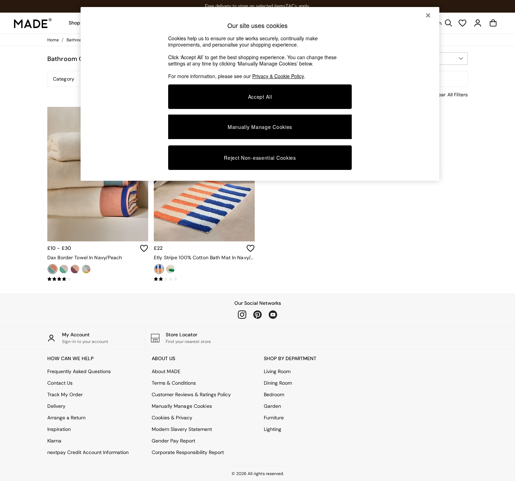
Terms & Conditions (174, 383)
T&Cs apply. (298, 6)
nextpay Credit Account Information (88, 452)
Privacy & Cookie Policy (278, 76)
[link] (478, 23)
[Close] (428, 15)
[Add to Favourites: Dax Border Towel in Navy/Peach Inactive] (144, 248)
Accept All (260, 96)
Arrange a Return (66, 417)
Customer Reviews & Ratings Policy (191, 394)
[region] (260, 94)
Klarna (54, 441)
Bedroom (274, 394)
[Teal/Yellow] (86, 269)
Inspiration (59, 429)
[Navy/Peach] (52, 269)
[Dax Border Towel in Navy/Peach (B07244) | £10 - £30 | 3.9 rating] (97, 279)
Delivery (56, 406)
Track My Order (65, 394)
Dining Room (278, 383)
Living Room (277, 371)
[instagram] (242, 314)
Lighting (272, 429)
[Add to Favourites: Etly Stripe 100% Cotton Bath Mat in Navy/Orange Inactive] (250, 248)
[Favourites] (462, 23)
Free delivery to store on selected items (245, 6)
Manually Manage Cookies (182, 406)
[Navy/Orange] (159, 269)
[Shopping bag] (493, 23)
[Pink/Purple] (75, 269)
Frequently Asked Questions (79, 371)
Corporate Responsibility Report (188, 452)
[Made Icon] (33, 23)
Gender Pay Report (173, 441)
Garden (272, 406)
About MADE (166, 371)
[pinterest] (257, 314)
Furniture (274, 417)
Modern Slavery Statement (182, 429)
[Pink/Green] (64, 269)
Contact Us (60, 383)
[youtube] (273, 314)
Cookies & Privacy (172, 417)
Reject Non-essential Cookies (260, 157)
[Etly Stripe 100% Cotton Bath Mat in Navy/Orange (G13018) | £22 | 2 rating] (204, 279)
